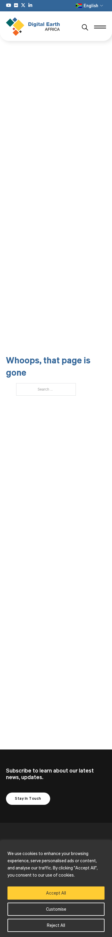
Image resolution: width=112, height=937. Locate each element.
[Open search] (85, 27)
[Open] (100, 27)
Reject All (56, 925)
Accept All (56, 893)
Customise (56, 909)
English (91, 5)
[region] (56, 889)
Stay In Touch (28, 798)
